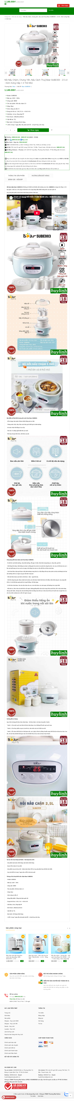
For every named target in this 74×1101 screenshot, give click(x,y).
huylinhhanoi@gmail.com (45, 1077)
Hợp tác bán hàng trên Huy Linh (14, 1034)
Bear (14, 86)
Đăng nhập (41, 1015)
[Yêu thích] (51, 130)
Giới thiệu (7, 1015)
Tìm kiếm (50, 10)
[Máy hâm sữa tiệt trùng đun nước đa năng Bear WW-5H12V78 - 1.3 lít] (16, 944)
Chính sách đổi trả (10, 1048)
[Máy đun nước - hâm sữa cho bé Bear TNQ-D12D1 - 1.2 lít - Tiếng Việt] (38, 944)
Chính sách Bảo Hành (11, 1053)
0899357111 (47, 1075)
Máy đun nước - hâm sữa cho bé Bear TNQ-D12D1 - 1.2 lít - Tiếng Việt (38, 957)
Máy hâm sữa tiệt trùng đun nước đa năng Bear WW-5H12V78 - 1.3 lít (14, 957)
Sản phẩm (7, 1018)
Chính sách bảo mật (10, 1042)
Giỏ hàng (41, 1021)
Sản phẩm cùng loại (13, 928)
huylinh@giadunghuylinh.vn (12, 1077)
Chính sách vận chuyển (11, 1045)
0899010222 (13, 1075)
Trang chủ (7, 1013)
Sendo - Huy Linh (9, 1026)
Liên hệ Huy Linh (9, 1031)
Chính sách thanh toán (11, 1050)
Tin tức (40, 1023)
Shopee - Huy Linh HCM (11, 1021)
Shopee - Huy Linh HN (11, 1023)
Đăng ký (40, 1018)
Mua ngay (65, 5)
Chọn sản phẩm (56, 961)
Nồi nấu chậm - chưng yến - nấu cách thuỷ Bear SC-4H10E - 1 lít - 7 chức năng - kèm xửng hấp (60, 957)
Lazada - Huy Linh (10, 1029)
